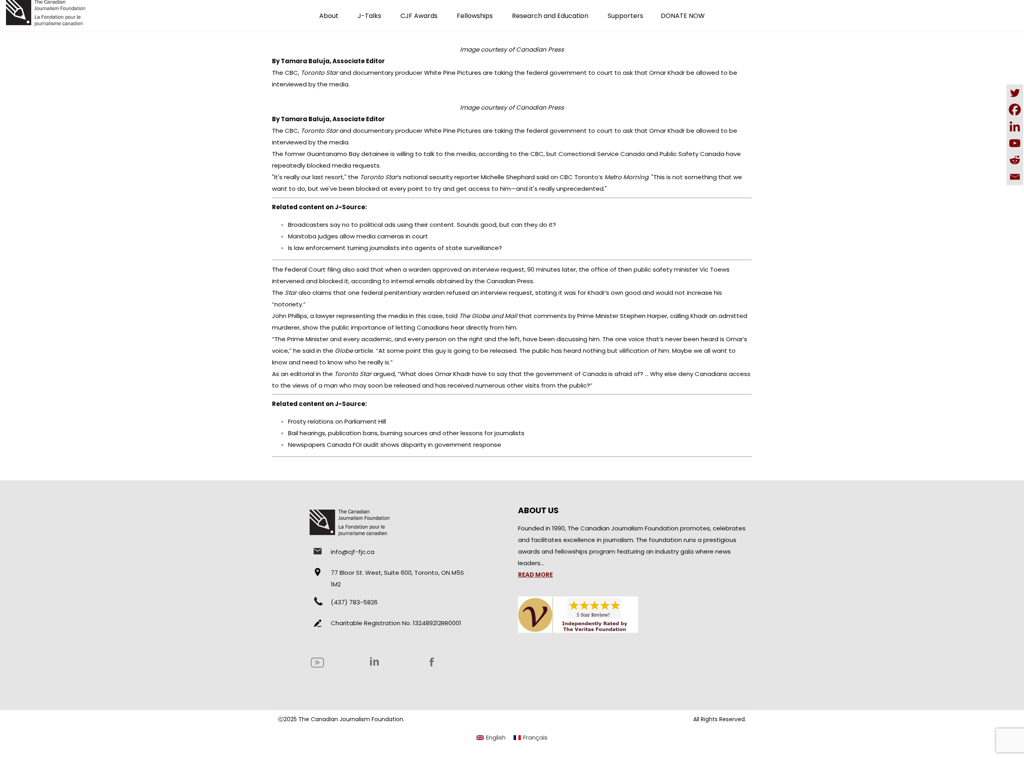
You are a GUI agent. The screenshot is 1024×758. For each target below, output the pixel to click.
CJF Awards (419, 15)
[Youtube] (1014, 143)
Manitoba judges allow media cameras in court (358, 236)
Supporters (625, 15)
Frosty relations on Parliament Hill (337, 421)
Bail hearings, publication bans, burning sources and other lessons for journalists (406, 433)
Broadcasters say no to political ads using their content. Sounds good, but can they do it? (422, 224)
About (328, 15)
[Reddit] (1014, 160)
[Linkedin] (1014, 126)
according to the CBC (511, 154)
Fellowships (475, 15)
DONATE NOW (683, 15)
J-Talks (369, 15)
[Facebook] (1014, 109)
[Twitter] (1014, 92)
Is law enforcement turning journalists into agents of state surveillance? (395, 248)
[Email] (1014, 176)
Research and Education (550, 15)
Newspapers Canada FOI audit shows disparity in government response (394, 444)
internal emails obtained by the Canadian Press (462, 281)
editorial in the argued (342, 374)
